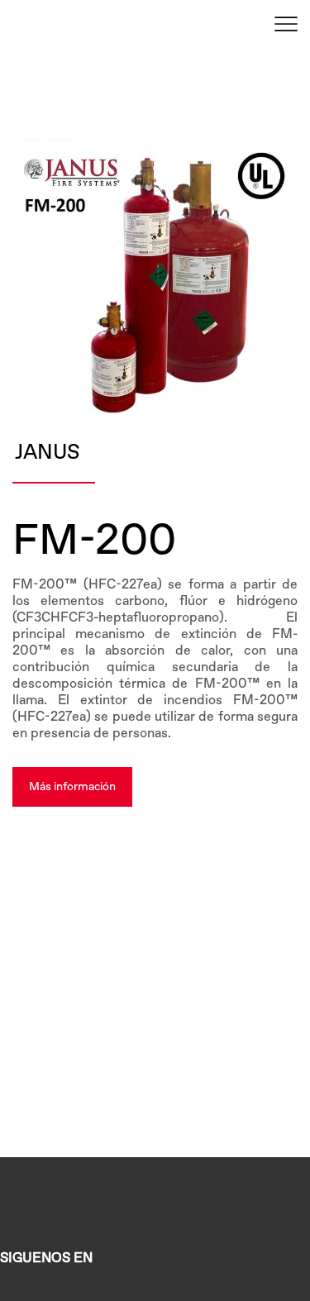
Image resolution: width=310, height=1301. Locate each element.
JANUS (47, 453)
